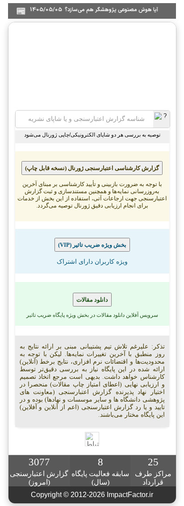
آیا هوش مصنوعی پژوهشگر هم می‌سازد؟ (117, 10)
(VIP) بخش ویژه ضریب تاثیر (92, 244)
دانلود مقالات (92, 299)
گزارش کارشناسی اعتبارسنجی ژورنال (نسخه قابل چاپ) (92, 168)
